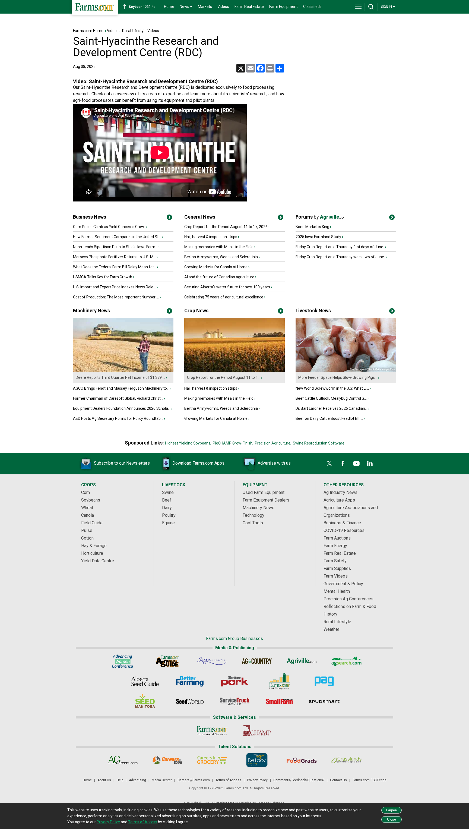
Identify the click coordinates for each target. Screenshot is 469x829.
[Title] (169, 218)
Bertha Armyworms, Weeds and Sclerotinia (221, 257)
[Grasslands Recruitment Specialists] (346, 760)
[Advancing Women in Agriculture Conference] (123, 661)
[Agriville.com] (302, 661)
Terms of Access (228, 780)
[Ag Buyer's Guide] (167, 661)
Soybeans (90, 500)
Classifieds (312, 6)
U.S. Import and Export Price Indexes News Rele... (114, 287)
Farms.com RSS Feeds (369, 780)
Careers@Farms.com (194, 780)
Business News (89, 217)
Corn (85, 492)
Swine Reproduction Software (318, 443)
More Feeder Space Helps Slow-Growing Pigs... (337, 377)
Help (120, 780)
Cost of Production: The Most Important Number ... (116, 297)
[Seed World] (190, 701)
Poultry (169, 515)
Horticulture (92, 553)
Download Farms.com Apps (198, 463)
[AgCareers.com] (123, 760)
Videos (223, 6)
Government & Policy (343, 583)
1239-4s (142, 7)
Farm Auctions (337, 538)
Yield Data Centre (97, 560)
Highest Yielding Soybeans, (188, 443)
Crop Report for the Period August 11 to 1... (223, 377)
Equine (168, 522)
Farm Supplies (337, 568)
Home (169, 6)
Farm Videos (336, 576)
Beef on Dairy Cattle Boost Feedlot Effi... (329, 418)
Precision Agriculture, (273, 443)
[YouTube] (356, 463)
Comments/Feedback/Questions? (298, 780)
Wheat (87, 507)
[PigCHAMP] (257, 731)
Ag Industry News (340, 492)
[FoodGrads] (302, 760)
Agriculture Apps (339, 500)
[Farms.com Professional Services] (212, 731)
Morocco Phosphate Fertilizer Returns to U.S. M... (114, 257)
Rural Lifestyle (337, 621)
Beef (166, 500)
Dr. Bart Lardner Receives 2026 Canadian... (331, 408)
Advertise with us (274, 463)
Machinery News (91, 310)
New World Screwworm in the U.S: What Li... (332, 388)
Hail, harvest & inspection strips (210, 237)
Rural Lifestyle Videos (140, 31)
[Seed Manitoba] (145, 701)
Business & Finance (342, 522)
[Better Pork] (235, 681)
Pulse (86, 530)
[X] (329, 463)
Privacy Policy (257, 780)
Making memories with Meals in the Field (218, 247)
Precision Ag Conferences (348, 598)
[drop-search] (371, 7)
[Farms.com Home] (95, 7)
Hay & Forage (94, 545)
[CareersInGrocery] (212, 760)
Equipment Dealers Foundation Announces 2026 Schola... (121, 408)
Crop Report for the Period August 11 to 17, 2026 (226, 227)
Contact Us (338, 780)
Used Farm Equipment (263, 492)
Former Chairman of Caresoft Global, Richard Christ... (118, 398)
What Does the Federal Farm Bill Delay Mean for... (114, 267)
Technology (253, 515)
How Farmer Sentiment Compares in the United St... (117, 237)
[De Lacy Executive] (257, 760)
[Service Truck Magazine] (235, 701)
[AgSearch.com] (346, 661)
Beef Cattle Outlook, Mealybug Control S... (331, 398)
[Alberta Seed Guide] (145, 681)
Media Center (162, 780)
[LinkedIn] (370, 463)
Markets (205, 6)
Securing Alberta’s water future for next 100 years (227, 287)
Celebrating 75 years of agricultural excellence (223, 297)
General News (199, 217)
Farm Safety (335, 560)
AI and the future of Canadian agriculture (219, 277)
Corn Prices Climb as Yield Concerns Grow (109, 227)
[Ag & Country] (257, 661)
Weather (331, 629)
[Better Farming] (190, 681)
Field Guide (92, 522)
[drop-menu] (358, 7)
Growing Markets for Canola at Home (216, 267)
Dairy (167, 507)
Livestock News (313, 310)
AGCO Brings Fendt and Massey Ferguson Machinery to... (121, 388)
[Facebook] (342, 463)
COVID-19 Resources (344, 530)
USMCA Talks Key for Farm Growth (102, 277)
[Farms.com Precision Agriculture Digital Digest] (324, 681)
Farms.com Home (88, 31)
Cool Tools (253, 522)
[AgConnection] (212, 661)
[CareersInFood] (167, 760)
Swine (168, 492)
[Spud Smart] (324, 701)
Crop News (196, 310)
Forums (321, 217)
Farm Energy (335, 545)
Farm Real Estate (249, 6)
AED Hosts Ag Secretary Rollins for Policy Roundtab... (118, 418)
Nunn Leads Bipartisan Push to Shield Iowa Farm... (115, 247)
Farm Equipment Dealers (266, 500)
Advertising (137, 780)
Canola (87, 515)
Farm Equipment (283, 6)
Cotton (87, 538)
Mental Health (337, 591)
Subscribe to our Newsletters (122, 463)
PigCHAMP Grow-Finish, (233, 443)
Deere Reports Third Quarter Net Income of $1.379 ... (120, 377)
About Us (104, 780)
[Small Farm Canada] (279, 701)
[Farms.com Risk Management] (279, 681)
